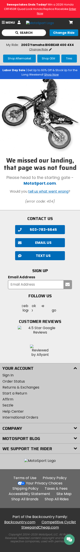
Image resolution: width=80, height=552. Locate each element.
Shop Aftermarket (19, 58)
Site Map (64, 493)
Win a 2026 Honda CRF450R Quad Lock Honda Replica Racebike (40, 9)
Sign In (8, 375)
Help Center (13, 411)
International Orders (20, 417)
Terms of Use (24, 477)
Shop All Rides (57, 499)
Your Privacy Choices (44, 483)
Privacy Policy (55, 477)
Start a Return (14, 393)
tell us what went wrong (48, 191)
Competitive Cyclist (59, 522)
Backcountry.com (19, 522)
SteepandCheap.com (40, 527)
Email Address (21, 277)
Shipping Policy (25, 488)
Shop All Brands (24, 499)
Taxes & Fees (56, 488)
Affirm (7, 399)
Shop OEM (48, 58)
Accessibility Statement (29, 493)
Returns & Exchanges (20, 387)
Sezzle (7, 405)
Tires (69, 58)
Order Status (13, 381)
